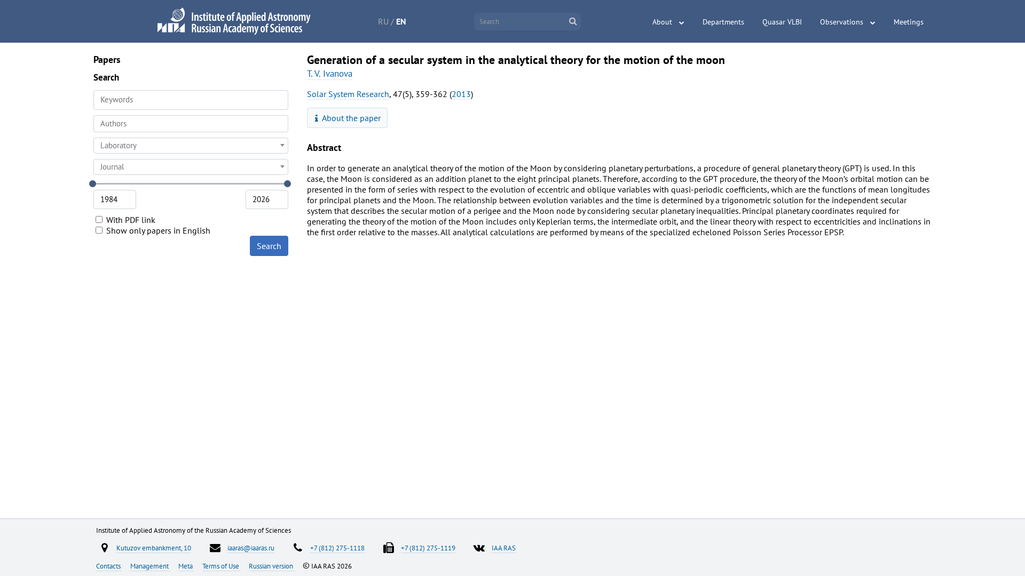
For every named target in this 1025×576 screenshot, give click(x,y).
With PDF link (129, 219)
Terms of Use (221, 566)
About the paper (350, 118)
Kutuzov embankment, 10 (153, 548)
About (662, 22)
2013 (461, 94)
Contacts (109, 566)
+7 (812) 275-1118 (337, 548)
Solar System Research (348, 94)
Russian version (272, 566)
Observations (841, 22)
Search (269, 246)
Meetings (909, 22)
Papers (107, 59)
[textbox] (191, 145)
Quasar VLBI (782, 22)
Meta (186, 566)
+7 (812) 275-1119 (428, 548)
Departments (723, 22)
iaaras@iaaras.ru (250, 548)
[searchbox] (190, 123)
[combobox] (190, 123)
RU (383, 21)
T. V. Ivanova (329, 73)
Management (150, 566)
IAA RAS (504, 548)
